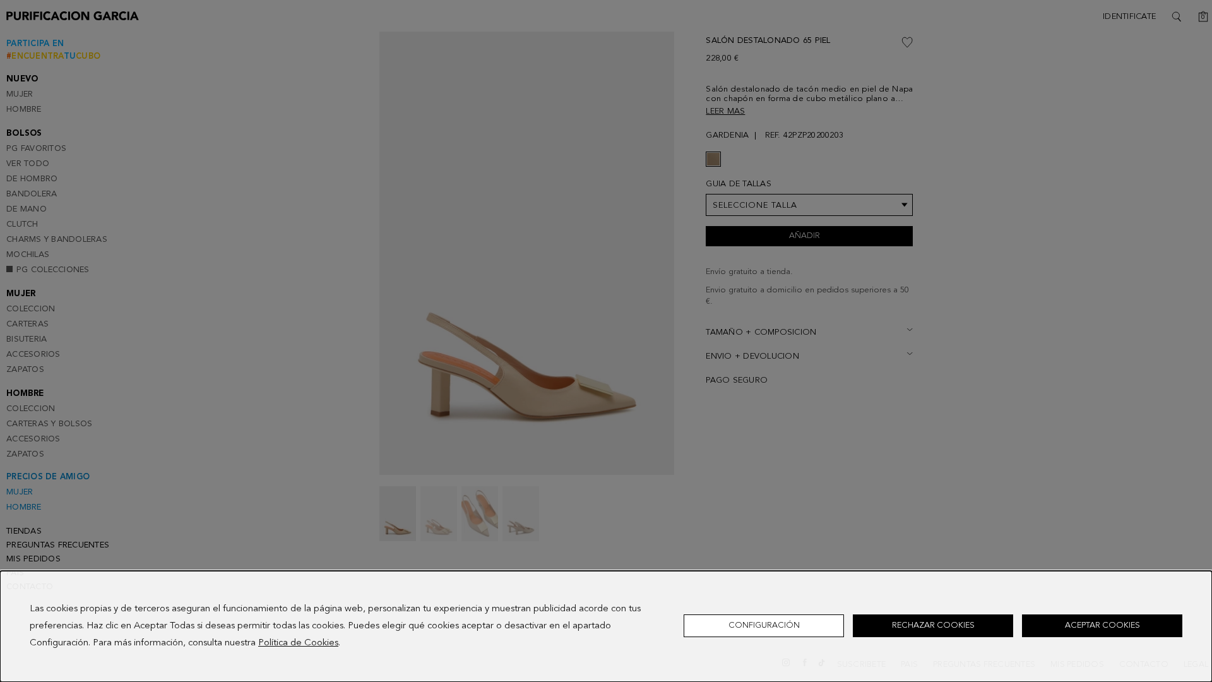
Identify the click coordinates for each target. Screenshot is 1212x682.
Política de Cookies (298, 643)
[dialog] (606, 626)
